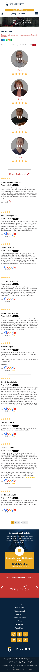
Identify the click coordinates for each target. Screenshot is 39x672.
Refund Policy (18, 663)
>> (26, 522)
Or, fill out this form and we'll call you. (19, 566)
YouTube (13, 640)
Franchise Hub (28, 663)
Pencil (28, 173)
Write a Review (2, 13)
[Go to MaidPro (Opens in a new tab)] (19, 588)
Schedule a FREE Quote (19, 10)
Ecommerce (19, 669)
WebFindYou (28, 669)
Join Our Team (19, 618)
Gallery (19, 614)
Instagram (13, 634)
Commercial (19, 611)
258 (24, 522)
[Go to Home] (19, 5)
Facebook (2, 40)
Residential (19, 607)
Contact (19, 624)
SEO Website (11, 669)
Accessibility (10, 661)
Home (19, 604)
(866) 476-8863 (18, 13)
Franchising (19, 628)
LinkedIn (19, 640)
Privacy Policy (20, 661)
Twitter (4, 40)
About (19, 621)
